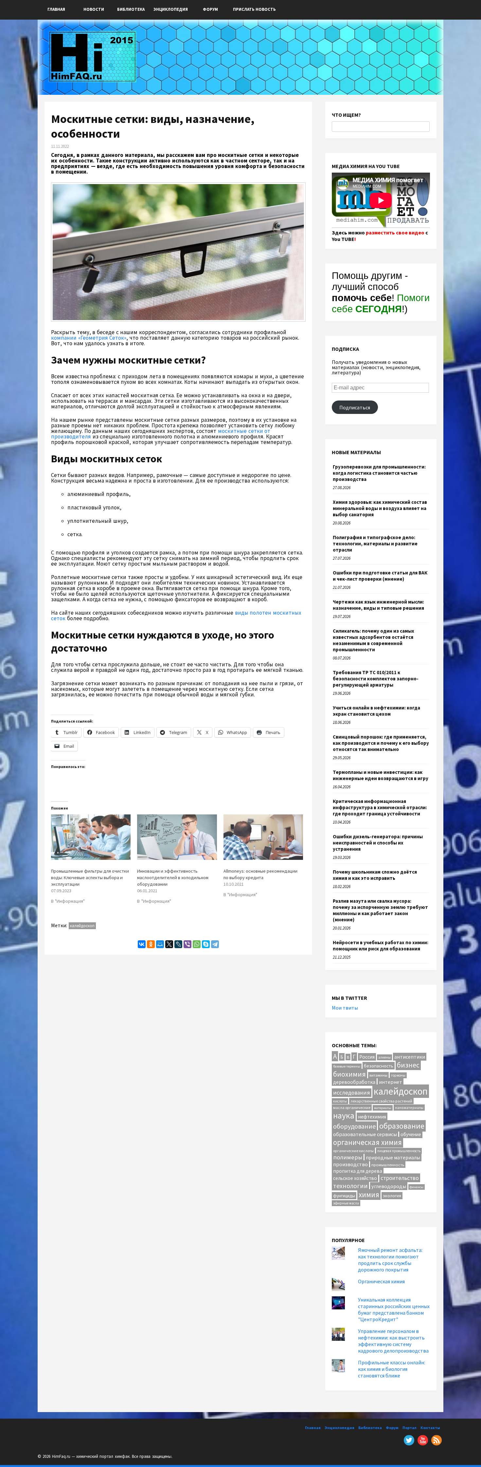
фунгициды (344, 1196)
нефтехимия (372, 1116)
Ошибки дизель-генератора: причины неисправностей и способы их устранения (378, 842)
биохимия (349, 1074)
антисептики (409, 1056)
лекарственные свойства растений (381, 1101)
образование (401, 1126)
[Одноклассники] (151, 944)
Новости (93, 9)
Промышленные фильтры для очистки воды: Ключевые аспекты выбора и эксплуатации (90, 877)
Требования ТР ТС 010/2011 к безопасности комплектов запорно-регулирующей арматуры (376, 678)
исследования (351, 1092)
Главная (56, 9)
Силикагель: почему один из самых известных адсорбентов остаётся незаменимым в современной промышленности (373, 640)
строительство (400, 1178)
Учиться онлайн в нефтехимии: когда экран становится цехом (376, 711)
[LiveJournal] (178, 944)
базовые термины (346, 1066)
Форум (210, 9)
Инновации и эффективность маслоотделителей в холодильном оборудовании (172, 877)
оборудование (354, 1126)
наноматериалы (409, 1107)
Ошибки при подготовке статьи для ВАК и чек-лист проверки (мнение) (380, 576)
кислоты (340, 1101)
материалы (382, 1108)
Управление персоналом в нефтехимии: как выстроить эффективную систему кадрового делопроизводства (393, 1341)
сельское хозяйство (355, 1178)
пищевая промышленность (398, 1151)
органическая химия (367, 1142)
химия (369, 1194)
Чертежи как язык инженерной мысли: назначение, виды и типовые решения (378, 605)
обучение (411, 1134)
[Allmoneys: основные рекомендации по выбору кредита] (263, 837)
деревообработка (354, 1082)
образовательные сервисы (365, 1134)
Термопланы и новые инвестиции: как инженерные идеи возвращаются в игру (380, 775)
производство (350, 1164)
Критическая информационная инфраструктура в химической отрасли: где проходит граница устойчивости (380, 807)
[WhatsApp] (197, 944)
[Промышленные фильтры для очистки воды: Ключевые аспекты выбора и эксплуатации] (91, 837)
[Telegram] (215, 944)
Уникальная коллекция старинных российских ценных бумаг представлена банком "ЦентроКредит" (394, 1309)
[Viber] (187, 944)
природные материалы (393, 1157)
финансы (416, 1187)
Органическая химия (381, 1281)
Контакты (430, 1427)
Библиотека (131, 9)
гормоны (398, 1075)
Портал (409, 1427)
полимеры (347, 1157)
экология (392, 1196)
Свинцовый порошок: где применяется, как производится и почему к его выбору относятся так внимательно (381, 743)
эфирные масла (346, 1203)
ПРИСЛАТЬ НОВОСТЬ (254, 9)
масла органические (351, 1107)
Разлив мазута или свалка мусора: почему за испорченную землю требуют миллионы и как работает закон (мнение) (380, 910)
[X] (169, 944)
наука (343, 1115)
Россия (367, 1057)
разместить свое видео (395, 232)
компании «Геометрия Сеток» (88, 337)
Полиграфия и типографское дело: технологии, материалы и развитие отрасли (375, 543)
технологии (350, 1186)
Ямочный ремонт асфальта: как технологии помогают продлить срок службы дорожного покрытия (390, 1260)
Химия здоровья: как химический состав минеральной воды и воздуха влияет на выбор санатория (380, 508)
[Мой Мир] (160, 944)
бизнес (408, 1065)
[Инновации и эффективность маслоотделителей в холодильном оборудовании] (177, 837)
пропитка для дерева (357, 1171)
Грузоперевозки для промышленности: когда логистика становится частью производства (379, 473)
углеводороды (388, 1186)
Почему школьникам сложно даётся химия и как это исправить (375, 875)
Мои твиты (345, 1007)
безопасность (378, 1066)
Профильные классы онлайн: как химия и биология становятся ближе (391, 1369)
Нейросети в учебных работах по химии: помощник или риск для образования (380, 945)
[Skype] (206, 944)
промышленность (387, 1164)
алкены (384, 1057)
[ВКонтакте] (142, 944)
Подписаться (354, 407)
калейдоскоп (82, 926)
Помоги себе (381, 303)
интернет (390, 1082)
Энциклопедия (170, 9)
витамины (378, 1075)
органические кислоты (353, 1150)
